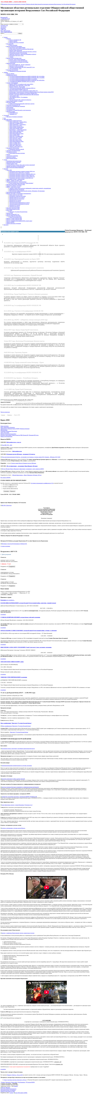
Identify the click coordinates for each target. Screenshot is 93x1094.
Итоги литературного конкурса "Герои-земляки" (21, 183)
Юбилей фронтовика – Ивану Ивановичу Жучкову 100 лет (26, 475)
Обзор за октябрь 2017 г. (15, 144)
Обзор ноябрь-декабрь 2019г (16, 131)
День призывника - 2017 (15, 68)
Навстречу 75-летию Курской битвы (18, 211)
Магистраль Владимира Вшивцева (15, 167)
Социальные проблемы (12, 155)
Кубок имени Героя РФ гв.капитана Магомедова (21, 49)
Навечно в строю (10, 111)
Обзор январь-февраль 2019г (16, 133)
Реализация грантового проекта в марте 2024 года (21, 175)
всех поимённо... (8, 600)
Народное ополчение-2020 (13, 207)
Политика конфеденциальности (8, 1088)
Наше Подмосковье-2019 (15, 217)
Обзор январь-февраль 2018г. (16, 141)
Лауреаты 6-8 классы (14, 206)
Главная (5, 37)
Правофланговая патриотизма (13, 161)
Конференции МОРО (11, 75)
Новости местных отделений (16, 42)
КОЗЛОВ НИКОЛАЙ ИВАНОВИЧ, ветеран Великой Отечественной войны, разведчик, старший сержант (28, 603)
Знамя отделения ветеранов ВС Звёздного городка (21, 103)
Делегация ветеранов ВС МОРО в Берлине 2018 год (22, 88)
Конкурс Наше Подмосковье (13, 215)
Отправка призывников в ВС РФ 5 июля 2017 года (22, 67)
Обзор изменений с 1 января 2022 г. (18, 122)
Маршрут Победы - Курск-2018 (17, 86)
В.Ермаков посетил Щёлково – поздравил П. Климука (20, 454)
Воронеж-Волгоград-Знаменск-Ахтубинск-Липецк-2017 (23, 93)
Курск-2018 (9, 210)
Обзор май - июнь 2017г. (15, 145)
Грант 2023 (9, 170)
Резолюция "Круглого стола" (16, 55)
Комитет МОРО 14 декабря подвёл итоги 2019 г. (21, 84)
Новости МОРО (13, 41)
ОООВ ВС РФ (4, 25)
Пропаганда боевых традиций (13, 185)
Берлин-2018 (9, 213)
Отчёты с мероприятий (12, 82)
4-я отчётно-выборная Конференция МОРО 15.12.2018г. (23, 79)
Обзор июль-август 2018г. (15, 137)
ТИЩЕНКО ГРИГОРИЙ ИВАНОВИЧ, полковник (14, 677)
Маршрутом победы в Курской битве (15, 166)
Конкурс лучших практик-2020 (14, 218)
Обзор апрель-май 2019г (15, 132)
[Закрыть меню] (1, 227)
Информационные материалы (16, 189)
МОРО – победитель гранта (13, 187)
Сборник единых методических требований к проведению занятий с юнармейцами (30, 188)
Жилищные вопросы (11, 151)
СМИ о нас (3, 29)
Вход (2, 30)
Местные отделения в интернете (14, 116)
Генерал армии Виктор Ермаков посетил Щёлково (23, 463)
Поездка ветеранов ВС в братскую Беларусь (20, 99)
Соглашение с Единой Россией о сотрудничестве (18, 110)
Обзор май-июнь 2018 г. (15, 138)
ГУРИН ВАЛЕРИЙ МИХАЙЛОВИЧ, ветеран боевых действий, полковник (20, 617)
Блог (4, 118)
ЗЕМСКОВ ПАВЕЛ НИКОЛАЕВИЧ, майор (12, 661)
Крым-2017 (12, 98)
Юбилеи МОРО (10, 73)
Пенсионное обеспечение (12, 148)
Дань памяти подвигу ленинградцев (15, 179)
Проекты (5, 168)
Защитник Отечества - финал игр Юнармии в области (22, 54)
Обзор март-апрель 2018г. (15, 140)
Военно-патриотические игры (13, 58)
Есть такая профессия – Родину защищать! (19, 64)
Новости (8, 38)
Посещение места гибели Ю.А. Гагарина (19, 172)
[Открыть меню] (1, 23)
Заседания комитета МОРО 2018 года (18, 89)
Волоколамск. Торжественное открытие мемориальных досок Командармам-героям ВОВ (31, 92)
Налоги (8, 154)
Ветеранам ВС (4, 17)
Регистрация (7, 30)
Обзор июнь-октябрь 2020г (16, 128)
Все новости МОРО (5, 477)
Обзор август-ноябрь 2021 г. (16, 123)
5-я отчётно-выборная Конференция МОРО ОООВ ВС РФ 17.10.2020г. (27, 77)
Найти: (2, 33)
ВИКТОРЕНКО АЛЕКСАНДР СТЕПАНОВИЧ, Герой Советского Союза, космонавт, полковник (26, 647)
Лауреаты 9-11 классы (14, 205)
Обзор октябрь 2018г (14, 135)
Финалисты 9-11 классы (15, 200)
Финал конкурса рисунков (15, 194)
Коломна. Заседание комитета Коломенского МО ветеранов (24, 94)
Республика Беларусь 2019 (13, 209)
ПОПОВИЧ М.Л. (13, 112)
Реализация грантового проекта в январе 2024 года (22, 171)
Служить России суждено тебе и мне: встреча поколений (20, 164)
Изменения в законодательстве (14, 120)
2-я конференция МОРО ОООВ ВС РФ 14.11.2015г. (22, 81)
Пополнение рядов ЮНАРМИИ (17, 47)
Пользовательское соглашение (8, 1090)
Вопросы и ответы (11, 157)
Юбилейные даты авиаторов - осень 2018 (19, 85)
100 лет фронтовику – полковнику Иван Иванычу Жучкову (22, 466)
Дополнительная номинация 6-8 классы (19, 204)
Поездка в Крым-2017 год (12, 214)
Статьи (5, 159)
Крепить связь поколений (15, 50)
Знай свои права (7, 119)
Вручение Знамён (10, 102)
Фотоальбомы (9, 107)
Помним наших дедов (11, 163)
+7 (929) (5, 18)
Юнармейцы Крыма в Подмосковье (18, 53)
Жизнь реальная (13, 45)
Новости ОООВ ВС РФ (15, 40)
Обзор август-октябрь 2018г (16, 136)
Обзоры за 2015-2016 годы (15, 146)
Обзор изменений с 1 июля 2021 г (17, 124)
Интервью (3, 28)
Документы (3, 26)
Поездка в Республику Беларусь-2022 (15, 184)
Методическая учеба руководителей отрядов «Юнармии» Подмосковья (27, 191)
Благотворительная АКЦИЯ (13, 192)
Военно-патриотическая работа (14, 46)
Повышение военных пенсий (16, 149)
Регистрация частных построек (17, 153)
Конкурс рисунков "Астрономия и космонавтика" (18, 193)
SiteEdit (16, 1086)
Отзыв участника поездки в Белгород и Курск (14, 1079)
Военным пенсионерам (12, 69)
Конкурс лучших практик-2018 (14, 219)
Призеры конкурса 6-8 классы (16, 198)
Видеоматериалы (10, 109)
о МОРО (5, 72)
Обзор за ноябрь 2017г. (15, 142)
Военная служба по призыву (16, 66)
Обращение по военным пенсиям (17, 71)
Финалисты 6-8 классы (15, 201)
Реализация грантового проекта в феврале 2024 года (22, 174)
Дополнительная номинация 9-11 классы (19, 202)
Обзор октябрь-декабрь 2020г (16, 127)
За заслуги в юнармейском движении (15, 106)
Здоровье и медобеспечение (13, 150)
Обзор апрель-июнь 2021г (15, 125)
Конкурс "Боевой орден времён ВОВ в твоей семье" (19, 220)
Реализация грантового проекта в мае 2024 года (21, 178)
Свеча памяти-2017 (14, 95)
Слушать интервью (5, 546)
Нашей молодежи (10, 63)
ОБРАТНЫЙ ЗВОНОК (6, 32)
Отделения (6, 115)
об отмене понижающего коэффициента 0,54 (42, 483)
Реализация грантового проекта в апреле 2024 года (22, 176)
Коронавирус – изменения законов (17, 129)
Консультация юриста (11, 158)
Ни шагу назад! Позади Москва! (17, 59)
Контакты (5, 224)
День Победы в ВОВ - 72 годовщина (18, 97)
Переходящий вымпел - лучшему (14, 101)
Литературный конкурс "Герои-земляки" (16, 181)
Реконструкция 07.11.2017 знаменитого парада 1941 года (23, 90)
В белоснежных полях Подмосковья (18, 60)
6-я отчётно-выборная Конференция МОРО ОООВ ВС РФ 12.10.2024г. (27, 76)
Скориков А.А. (13, 114)
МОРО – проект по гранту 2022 (14, 180)
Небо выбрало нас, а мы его (13, 442)
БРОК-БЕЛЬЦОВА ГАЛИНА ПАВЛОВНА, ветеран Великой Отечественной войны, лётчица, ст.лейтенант (29, 630)
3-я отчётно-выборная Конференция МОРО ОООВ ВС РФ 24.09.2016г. (27, 80)
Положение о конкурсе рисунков (17, 196)
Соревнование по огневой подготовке (18, 62)
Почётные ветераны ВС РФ (13, 105)
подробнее (3, 614)
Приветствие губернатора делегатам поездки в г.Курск (22, 51)
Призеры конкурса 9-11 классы (17, 197)
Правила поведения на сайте (8, 1091)
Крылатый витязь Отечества (13, 162)
